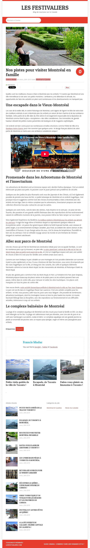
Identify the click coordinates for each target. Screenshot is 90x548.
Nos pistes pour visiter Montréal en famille (29, 434)
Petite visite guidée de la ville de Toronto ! (17, 383)
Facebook (53, 347)
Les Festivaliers (45, 7)
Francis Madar (11, 79)
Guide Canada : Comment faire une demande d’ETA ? (64, 544)
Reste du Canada (71, 408)
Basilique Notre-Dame (14, 128)
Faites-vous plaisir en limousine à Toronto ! (71, 383)
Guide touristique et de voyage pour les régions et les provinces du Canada (30, 499)
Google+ (38, 347)
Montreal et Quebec (43, 79)
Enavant (20, 329)
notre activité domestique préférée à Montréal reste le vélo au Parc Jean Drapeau (51, 287)
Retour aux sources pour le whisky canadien (30, 471)
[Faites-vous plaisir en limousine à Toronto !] (72, 378)
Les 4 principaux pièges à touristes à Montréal (30, 459)
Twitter (44, 347)
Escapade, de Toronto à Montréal (44, 383)
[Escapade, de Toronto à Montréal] (45, 378)
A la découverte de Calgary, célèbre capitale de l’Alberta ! (31, 524)
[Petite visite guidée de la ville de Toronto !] (18, 378)
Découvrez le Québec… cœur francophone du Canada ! (29, 485)
